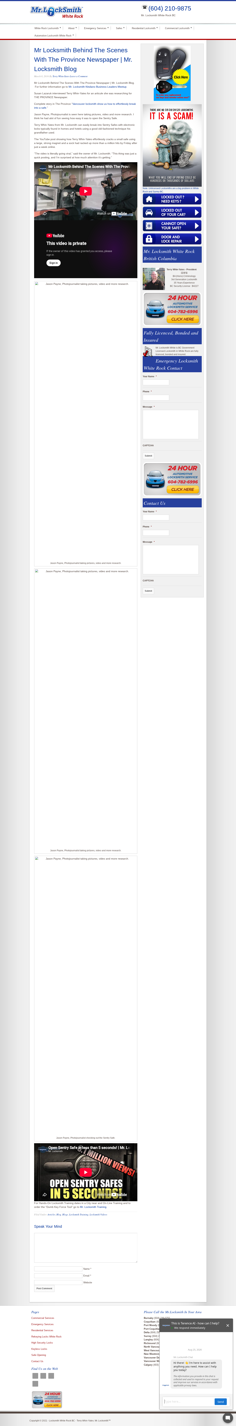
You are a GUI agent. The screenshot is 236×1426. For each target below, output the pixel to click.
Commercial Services (42, 1318)
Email (86, 1275)
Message (149, 407)
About (69, 28)
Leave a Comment (79, 76)
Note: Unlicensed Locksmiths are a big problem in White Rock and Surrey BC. (171, 190)
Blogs (65, 1214)
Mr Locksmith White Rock (82, 12)
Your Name (150, 376)
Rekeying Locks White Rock (46, 1336)
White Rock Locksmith (45, 28)
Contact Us (37, 1361)
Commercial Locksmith (176, 28)
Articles (51, 1214)
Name (86, 1268)
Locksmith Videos (98, 1214)
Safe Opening (38, 1355)
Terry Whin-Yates (61, 76)
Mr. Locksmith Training (93, 1206)
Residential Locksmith (142, 28)
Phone (147, 391)
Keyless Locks (39, 1349)
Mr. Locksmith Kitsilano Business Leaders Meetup (97, 86)
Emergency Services (93, 28)
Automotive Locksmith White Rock (51, 35)
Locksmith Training (78, 1214)
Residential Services (42, 1330)
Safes (117, 28)
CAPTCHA (148, 445)
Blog (58, 1214)
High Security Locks (42, 1342)
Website (87, 1282)
